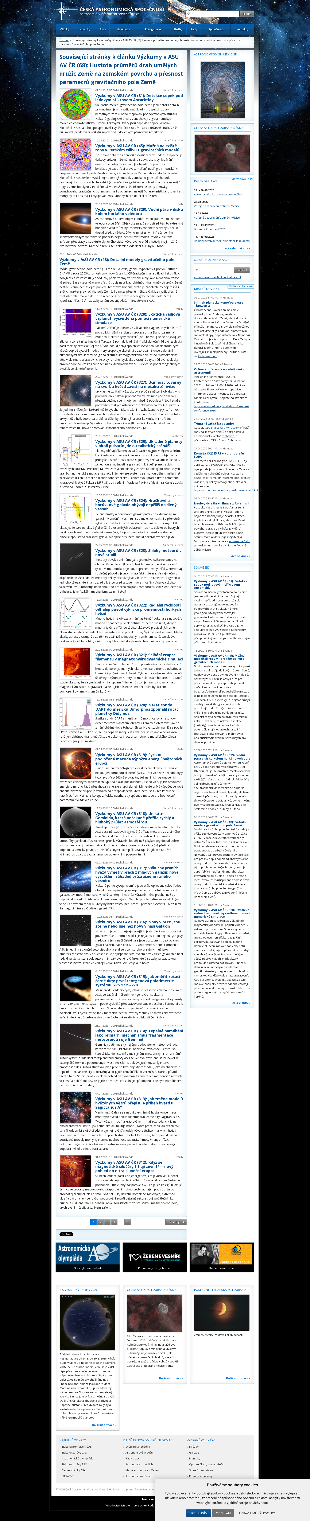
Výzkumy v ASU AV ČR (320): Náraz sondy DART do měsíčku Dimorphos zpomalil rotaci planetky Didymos (137, 709)
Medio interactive (134, 1505)
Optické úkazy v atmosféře (206, 1464)
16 (127, 1222)
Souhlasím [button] (199, 1513)
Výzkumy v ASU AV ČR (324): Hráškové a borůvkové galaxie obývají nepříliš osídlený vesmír (136, 504)
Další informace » (104, 1425)
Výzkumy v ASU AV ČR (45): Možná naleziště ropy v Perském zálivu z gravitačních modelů (137, 147)
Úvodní (64, 40)
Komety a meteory (201, 1476)
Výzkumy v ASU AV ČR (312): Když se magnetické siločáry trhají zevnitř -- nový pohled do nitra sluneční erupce (134, 1166)
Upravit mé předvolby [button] (257, 1513)
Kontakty (242, 29)
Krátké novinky (206, 289)
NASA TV (67, 1476)
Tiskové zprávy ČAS (74, 1452)
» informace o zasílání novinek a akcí (217, 277)
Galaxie (194, 1452)
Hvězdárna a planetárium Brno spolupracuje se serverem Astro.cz (151, 1489)
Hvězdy (179, 204)
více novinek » (241, 556)
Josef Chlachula (224, 419)
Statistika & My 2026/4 (225, 427)
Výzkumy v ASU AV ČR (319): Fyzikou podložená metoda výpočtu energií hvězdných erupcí (138, 759)
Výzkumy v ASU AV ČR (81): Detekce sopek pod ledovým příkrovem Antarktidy (139, 97)
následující (174, 1222)
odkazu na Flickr (239, 541)
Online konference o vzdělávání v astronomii (219, 371)
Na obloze (123, 29)
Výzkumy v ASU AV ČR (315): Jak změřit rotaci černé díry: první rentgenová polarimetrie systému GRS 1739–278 (137, 980)
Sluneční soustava (173, 90)
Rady (193, 29)
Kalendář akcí (205, 181)
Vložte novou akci (242, 179)
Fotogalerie (153, 29)
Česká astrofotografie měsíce (218, 128)
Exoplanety (177, 435)
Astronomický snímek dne (215, 54)
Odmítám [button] (223, 1513)
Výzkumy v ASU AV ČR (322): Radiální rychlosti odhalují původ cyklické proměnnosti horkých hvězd (138, 609)
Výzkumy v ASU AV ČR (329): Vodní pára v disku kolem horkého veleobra (139, 211)
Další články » (241, 1003)
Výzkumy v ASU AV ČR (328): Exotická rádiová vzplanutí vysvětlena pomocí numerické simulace (137, 318)
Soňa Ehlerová (223, 364)
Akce (103, 29)
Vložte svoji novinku (241, 286)
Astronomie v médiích (139, 1464)
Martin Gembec (224, 297)
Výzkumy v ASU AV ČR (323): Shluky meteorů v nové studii (138, 552)
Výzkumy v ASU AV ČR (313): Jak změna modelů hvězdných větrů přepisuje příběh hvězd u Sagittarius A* (139, 1103)
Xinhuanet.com (207, 356)
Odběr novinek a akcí (211, 260)
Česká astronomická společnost (85, 1489)
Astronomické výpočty (139, 1452)
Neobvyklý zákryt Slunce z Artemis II (221, 503)
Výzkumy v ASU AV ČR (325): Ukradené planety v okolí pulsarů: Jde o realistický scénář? (138, 443)
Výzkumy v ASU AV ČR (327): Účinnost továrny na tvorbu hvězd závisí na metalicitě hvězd (138, 384)
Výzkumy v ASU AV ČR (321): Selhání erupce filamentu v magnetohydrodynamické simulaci (139, 657)
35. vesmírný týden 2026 (79, 1290)
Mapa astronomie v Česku (142, 1470)
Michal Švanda (124, 90)
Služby (178, 29)
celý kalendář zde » (237, 248)
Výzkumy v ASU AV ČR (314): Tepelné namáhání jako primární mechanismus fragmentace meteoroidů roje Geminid (139, 1035)
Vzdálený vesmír (173, 376)
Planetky (194, 1458)
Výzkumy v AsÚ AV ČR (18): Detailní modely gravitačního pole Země (116, 261)
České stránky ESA (74, 1470)
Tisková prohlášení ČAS (77, 1446)
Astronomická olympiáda (77, 1458)
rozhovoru (228, 436)
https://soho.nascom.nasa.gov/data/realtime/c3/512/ (228, 490)
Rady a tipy (132, 1458)
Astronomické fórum (138, 1476)
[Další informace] (88, 1322)
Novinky (85, 29)
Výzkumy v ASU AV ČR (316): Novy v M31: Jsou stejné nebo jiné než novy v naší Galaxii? (137, 924)
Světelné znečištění (137, 1446)
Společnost (215, 29)
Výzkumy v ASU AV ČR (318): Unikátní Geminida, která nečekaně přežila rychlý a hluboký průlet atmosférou (134, 817)
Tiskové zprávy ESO (74, 1464)
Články (64, 29)
